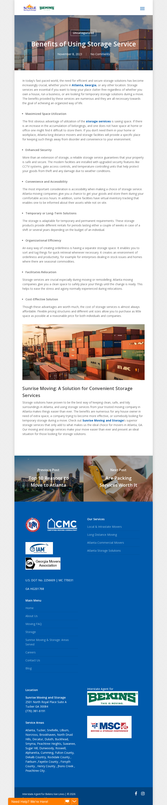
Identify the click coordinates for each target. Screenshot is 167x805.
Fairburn (31, 762)
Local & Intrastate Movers (104, 527)
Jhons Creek (66, 766)
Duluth (49, 739)
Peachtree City (35, 771)
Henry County (46, 766)
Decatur (37, 739)
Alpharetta (32, 753)
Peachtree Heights (49, 744)
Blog (28, 668)
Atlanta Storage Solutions (104, 550)
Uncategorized (83, 33)
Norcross (31, 735)
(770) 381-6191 (35, 711)
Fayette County (48, 762)
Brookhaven (47, 735)
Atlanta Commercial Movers (105, 542)
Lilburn (64, 730)
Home (29, 608)
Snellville (52, 730)
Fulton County (64, 753)
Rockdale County (58, 757)
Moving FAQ (33, 624)
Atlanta (30, 730)
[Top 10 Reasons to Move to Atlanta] (49, 479)
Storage (30, 632)
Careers (30, 652)
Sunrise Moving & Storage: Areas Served (47, 642)
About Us (31, 616)
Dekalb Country (35, 757)
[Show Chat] (67, 801)
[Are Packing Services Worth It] (119, 479)
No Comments (100, 54)
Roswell (60, 748)
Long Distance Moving (102, 535)
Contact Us (32, 660)
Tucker (40, 730)
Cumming (47, 753)
